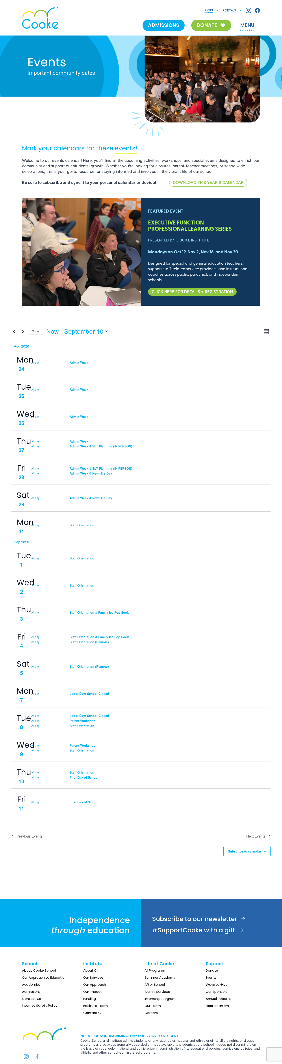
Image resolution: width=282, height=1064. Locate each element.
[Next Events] (22, 331)
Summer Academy (160, 977)
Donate (212, 970)
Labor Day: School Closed (89, 693)
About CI (90, 970)
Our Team (153, 1005)
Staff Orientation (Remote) (89, 642)
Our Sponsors (217, 991)
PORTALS (229, 10)
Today (35, 331)
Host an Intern (217, 1005)
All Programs (155, 970)
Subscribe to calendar (244, 851)
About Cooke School (39, 970)
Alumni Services (157, 991)
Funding (89, 998)
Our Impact (92, 991)
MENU (247, 25)
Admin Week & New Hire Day (91, 473)
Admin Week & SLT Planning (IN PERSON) (101, 446)
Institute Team (95, 1005)
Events (211, 977)
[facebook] (37, 1056)
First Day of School (84, 777)
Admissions (31, 991)
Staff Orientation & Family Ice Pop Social (100, 612)
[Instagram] (248, 10)
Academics (31, 984)
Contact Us (31, 998)
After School (155, 984)
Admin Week (79, 362)
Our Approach (94, 984)
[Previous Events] (14, 331)
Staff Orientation (82, 525)
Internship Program (160, 998)
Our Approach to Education (44, 977)
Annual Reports (218, 998)
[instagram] (26, 1056)
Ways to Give (217, 984)
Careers (151, 1012)
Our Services (93, 977)
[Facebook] (257, 10)
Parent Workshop (83, 720)
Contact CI (92, 1012)
